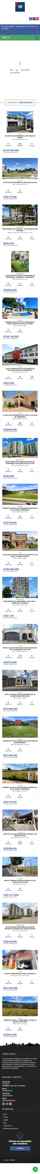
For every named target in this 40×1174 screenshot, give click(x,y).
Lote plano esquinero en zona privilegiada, (20, 182)
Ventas (5, 1117)
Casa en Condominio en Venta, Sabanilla (20, 973)
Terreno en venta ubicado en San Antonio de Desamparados (20, 741)
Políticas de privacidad (10, 1128)
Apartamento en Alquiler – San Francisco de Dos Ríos (20, 230)
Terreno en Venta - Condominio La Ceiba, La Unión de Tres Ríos (20, 1021)
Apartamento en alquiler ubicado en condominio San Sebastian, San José (20, 462)
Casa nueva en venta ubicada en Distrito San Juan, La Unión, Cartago (20, 555)
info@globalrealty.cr (8, 1100)
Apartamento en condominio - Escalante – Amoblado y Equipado (20, 602)
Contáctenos (7, 1126)
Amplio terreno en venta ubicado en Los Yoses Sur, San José (20, 881)
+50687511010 (23, 26)
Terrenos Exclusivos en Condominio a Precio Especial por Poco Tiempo (20, 323)
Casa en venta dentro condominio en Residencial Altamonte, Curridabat (20, 276)
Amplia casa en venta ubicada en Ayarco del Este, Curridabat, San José (20, 648)
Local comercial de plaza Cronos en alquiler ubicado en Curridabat (20, 369)
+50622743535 (9, 26)
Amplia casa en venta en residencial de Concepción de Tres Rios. (20, 695)
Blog (4, 1123)
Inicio (5, 1114)
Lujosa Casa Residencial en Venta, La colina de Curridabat (20, 416)
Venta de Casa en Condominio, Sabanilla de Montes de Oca (20, 835)
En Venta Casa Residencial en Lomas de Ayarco (20, 136)
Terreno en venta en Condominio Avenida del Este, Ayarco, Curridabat (20, 509)
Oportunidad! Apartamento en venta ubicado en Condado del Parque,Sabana (20, 928)
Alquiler (5, 1120)
